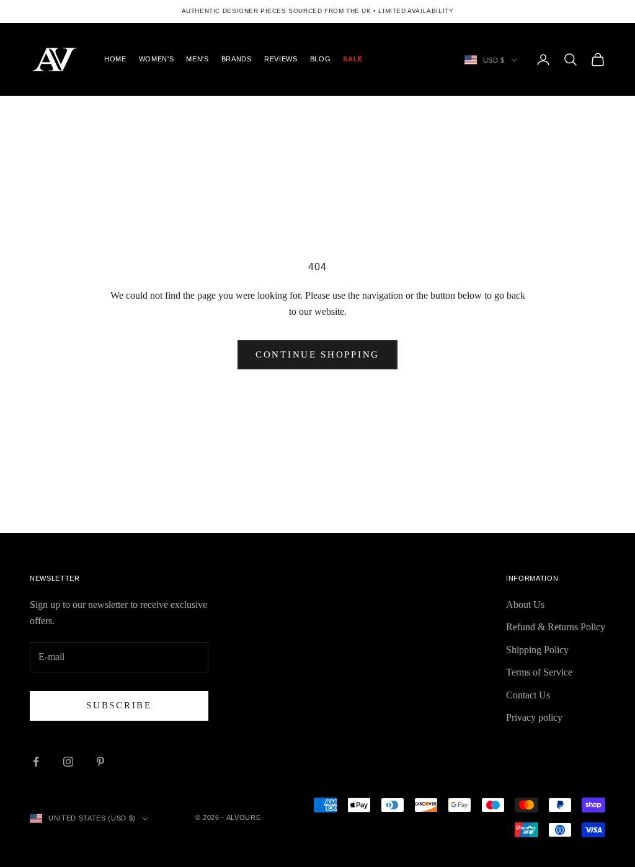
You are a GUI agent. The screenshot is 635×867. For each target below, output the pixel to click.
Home (115, 59)
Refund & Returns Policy (555, 627)
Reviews (281, 59)
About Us (525, 604)
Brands (236, 59)
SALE (353, 59)
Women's (156, 59)
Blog (320, 59)
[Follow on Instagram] (68, 761)
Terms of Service (539, 672)
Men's (197, 59)
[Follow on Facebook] (36, 761)
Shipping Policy (537, 650)
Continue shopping (317, 354)
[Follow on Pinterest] (100, 761)
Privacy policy (534, 717)
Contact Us (528, 695)
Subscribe (118, 705)
